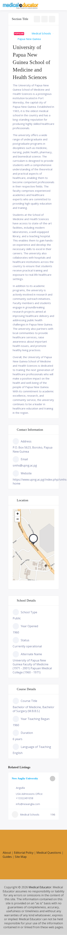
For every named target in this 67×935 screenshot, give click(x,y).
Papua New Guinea (29, 39)
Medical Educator (40, 887)
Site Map (21, 857)
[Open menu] (60, 5)
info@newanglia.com (28, 804)
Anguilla (20, 787)
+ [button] (17, 513)
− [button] (17, 519)
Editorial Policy (23, 853)
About (7, 853)
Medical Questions (48, 853)
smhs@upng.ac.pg (25, 465)
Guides (7, 857)
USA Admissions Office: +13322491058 (29, 796)
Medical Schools (41, 33)
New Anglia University (25, 778)
